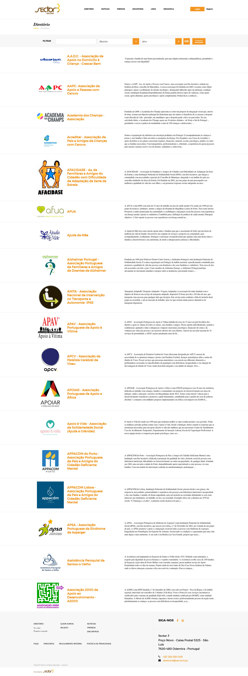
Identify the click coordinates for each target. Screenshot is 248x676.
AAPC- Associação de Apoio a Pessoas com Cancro (83, 89)
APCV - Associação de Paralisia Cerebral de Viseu (83, 360)
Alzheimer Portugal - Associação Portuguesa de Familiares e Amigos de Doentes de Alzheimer (86, 265)
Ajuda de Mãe (77, 235)
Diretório (89, 9)
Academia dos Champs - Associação (85, 117)
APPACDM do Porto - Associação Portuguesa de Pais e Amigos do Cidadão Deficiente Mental (85, 461)
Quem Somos (67, 624)
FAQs (36, 644)
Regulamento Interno (70, 644)
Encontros (138, 9)
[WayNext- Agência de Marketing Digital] (64, 665)
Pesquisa (199, 41)
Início (36, 28)
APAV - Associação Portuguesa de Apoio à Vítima (84, 327)
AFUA (71, 211)
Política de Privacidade (99, 644)
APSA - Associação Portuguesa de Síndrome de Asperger (86, 528)
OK (186, 41)
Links (153, 9)
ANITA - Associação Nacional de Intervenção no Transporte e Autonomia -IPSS (86, 296)
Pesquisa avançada (40, 631)
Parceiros (49, 644)
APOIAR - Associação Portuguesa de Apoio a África (84, 393)
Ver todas (37, 628)
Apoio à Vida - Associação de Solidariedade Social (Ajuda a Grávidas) (86, 427)
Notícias (105, 9)
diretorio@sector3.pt (175, 660)
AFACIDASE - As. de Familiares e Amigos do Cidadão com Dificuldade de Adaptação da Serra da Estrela (86, 177)
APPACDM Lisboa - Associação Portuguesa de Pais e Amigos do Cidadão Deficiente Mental (85, 495)
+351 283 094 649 (172, 656)
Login (197, 9)
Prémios (121, 9)
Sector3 (47, 8)
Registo (209, 9)
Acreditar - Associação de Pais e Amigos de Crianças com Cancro (87, 140)
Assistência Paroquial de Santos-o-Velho (85, 562)
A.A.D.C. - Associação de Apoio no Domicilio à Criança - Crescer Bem (85, 60)
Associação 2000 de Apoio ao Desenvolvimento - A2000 (82, 595)
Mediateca (169, 9)
